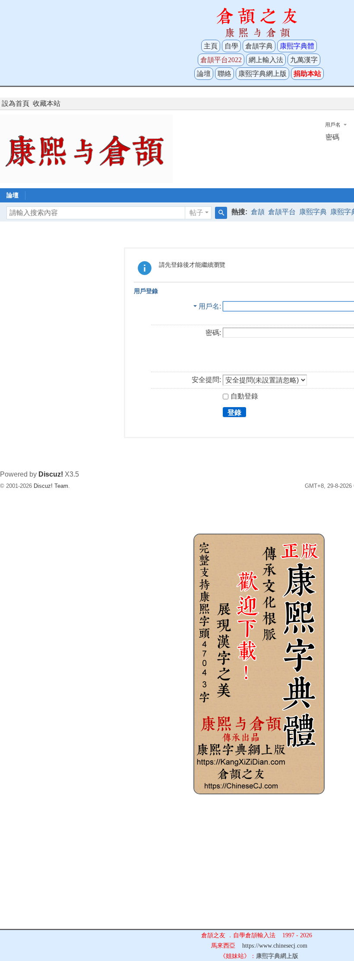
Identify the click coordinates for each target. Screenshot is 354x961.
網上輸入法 (266, 59)
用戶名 (333, 125)
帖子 (196, 212)
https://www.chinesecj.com (274, 945)
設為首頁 (15, 103)
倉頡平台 (282, 211)
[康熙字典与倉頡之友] (86, 148)
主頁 (211, 46)
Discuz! (50, 474)
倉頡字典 (259, 46)
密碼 (332, 137)
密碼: (213, 332)
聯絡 (224, 73)
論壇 (204, 73)
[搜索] (221, 213)
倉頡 (258, 211)
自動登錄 (244, 396)
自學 (231, 46)
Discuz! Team (51, 486)
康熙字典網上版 (262, 73)
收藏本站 (46, 103)
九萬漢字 (304, 59)
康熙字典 (313, 211)
